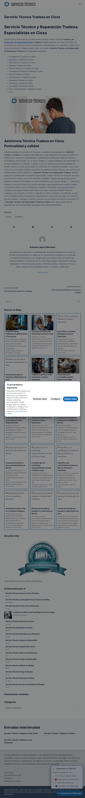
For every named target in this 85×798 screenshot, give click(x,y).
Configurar (55, 399)
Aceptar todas (70, 399)
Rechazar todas (40, 399)
